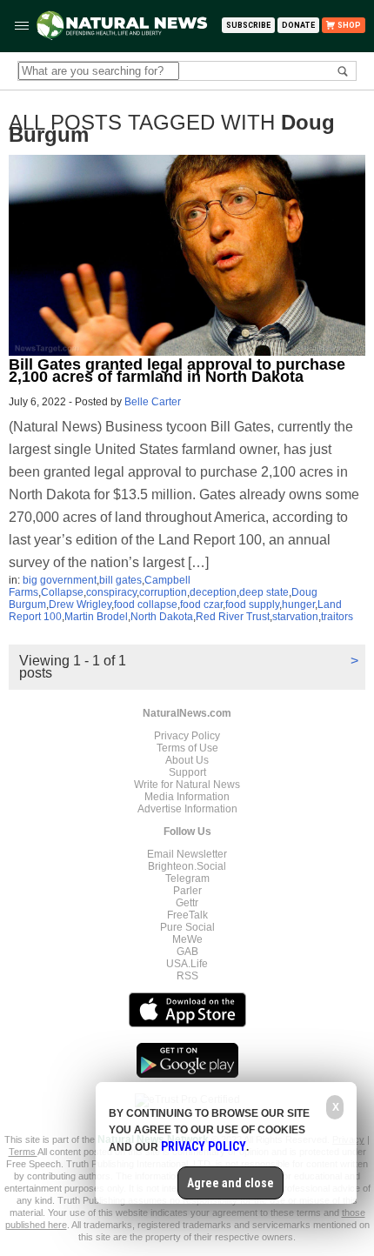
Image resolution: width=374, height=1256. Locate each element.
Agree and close (230, 1183)
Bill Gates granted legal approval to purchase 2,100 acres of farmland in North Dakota (177, 370)
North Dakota (161, 617)
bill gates (120, 580)
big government (60, 580)
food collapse (145, 604)
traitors (337, 617)
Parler (187, 891)
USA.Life (187, 964)
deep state (264, 592)
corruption (163, 592)
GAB (187, 951)
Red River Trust (233, 617)
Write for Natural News (187, 784)
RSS (187, 976)
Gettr (187, 903)
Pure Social (187, 927)
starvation (295, 617)
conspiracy (111, 592)
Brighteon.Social (187, 866)
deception (213, 592)
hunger (298, 604)
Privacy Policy (187, 736)
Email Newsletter (187, 854)
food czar (201, 604)
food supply (252, 604)
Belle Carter (152, 402)
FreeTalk (187, 915)
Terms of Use (187, 748)
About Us (187, 760)
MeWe (187, 939)
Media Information (187, 797)
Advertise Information (187, 809)
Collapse (62, 592)
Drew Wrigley (80, 604)
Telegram (187, 878)
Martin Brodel (96, 617)
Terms (23, 1151)
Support (187, 772)
